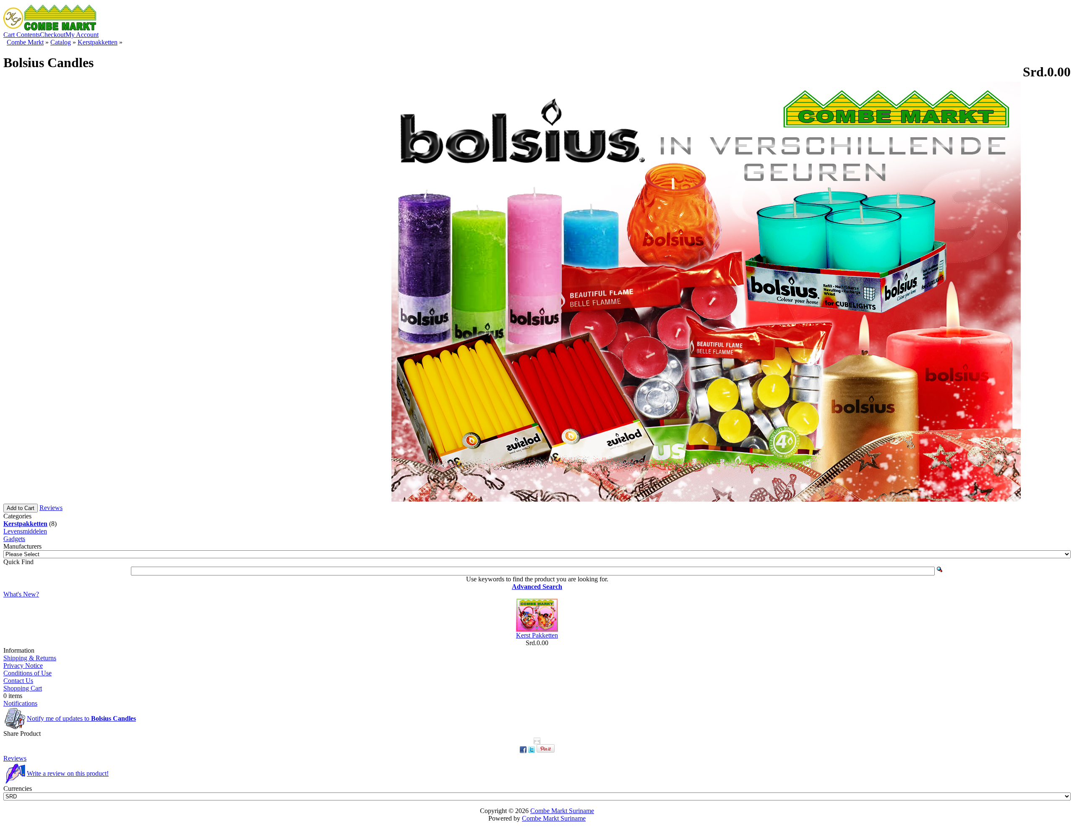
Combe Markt (25, 42)
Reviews (51, 507)
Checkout (52, 34)
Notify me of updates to (81, 718)
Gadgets (14, 538)
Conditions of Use (27, 673)
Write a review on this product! (68, 773)
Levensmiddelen (25, 531)
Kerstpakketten (97, 42)
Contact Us (18, 680)
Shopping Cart (22, 688)
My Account (82, 34)
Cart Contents (21, 34)
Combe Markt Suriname (562, 810)
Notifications (20, 703)
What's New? (21, 594)
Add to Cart (20, 508)
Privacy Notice (23, 665)
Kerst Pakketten (537, 635)
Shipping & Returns (29, 658)
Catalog (60, 42)
